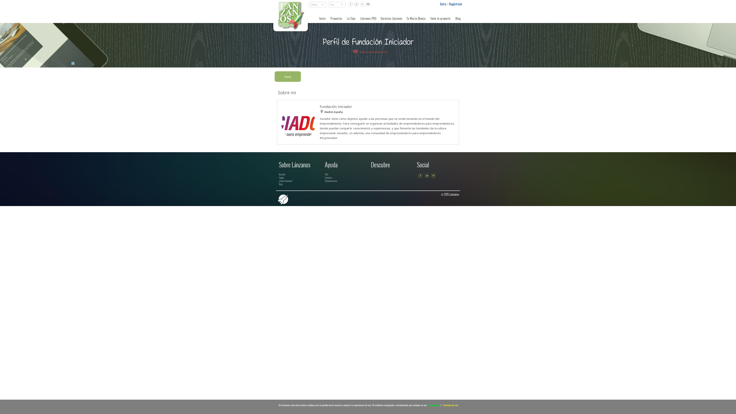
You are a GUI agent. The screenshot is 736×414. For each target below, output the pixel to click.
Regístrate (455, 4)
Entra (443, 4)
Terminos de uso (450, 405)
